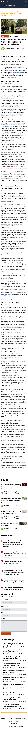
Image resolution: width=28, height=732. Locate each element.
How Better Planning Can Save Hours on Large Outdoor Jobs (13, 588)
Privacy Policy (14, 721)
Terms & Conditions (20, 718)
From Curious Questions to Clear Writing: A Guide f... (13, 644)
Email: (3, 612)
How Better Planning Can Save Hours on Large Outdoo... (12, 657)
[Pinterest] (16, 723)
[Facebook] (3, 1)
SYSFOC (22, 726)
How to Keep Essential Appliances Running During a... (13, 671)
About (3, 718)
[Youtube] (7, 1)
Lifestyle (4, 36)
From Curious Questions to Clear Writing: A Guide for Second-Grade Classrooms (15, 553)
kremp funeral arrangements (17, 88)
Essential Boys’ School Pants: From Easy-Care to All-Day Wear (11, 500)
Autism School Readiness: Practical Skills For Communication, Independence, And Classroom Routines (14, 543)
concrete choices (15, 166)
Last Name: (4, 606)
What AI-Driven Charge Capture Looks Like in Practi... (13, 685)
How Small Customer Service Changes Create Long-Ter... (12, 664)
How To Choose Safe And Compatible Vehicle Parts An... (12, 705)
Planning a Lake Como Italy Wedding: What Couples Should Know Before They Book (14, 572)
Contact (10, 718)
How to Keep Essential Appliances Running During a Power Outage (14, 581)
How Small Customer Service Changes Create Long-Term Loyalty (13, 563)
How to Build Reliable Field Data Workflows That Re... (13, 692)
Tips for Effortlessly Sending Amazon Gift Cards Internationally (11, 487)
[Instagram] (5, 1)
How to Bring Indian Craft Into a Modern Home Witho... (13, 699)
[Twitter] (1, 1)
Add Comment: (5, 619)
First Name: (4, 599)
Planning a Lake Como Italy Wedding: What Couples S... (11, 651)
